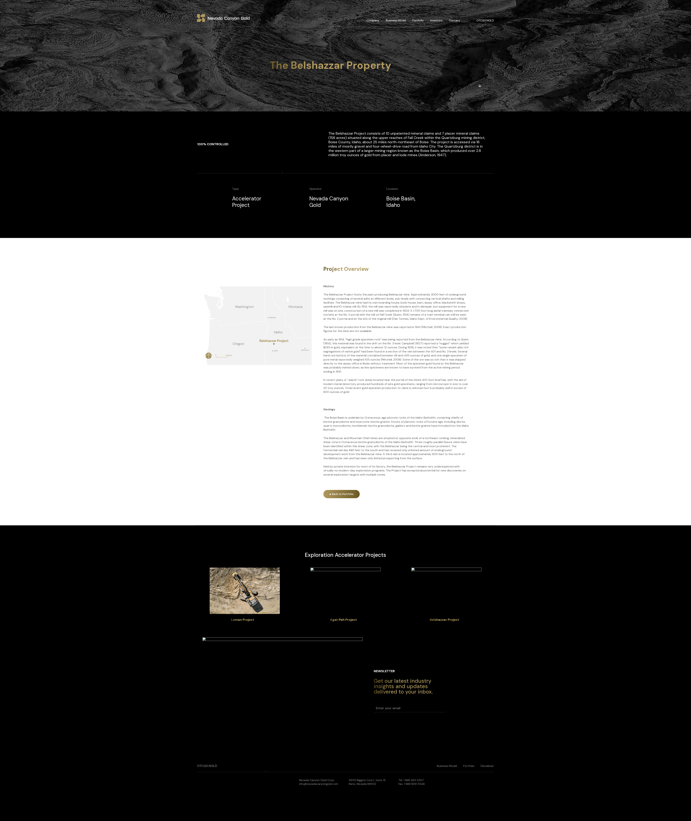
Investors (436, 20)
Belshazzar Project (444, 620)
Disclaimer (487, 766)
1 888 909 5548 (414, 784)
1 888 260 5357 (413, 780)
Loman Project (242, 620)
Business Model (396, 20)
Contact (454, 20)
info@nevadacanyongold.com (318, 784)
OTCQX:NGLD (485, 20)
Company (373, 20)
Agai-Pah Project (343, 620)
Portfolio (418, 20)
